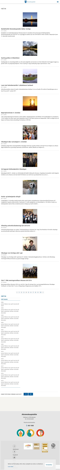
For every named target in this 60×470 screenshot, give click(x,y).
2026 (2, 302)
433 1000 (31, 425)
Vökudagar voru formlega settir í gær (12, 253)
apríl (12, 304)
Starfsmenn (16, 449)
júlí (18, 304)
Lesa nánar (10, 466)
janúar (2, 304)
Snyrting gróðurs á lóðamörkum (10, 58)
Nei (31, 394)
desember (3, 313)
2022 (2, 329)
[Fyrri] (17, 292)
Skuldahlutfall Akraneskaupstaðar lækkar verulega (16, 29)
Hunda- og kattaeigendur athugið (10, 196)
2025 (2, 308)
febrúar (6, 304)
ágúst (2, 305)
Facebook (15, 455)
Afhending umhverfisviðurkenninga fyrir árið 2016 (15, 225)
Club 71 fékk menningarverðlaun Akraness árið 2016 (16, 280)
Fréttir (3, 296)
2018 (2, 358)
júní (16, 304)
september (7, 311)
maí (14, 304)
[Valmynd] (57, 2)
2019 (2, 351)
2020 (2, 344)
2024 (2, 315)
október (12, 311)
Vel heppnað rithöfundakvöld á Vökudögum (13, 169)
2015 (2, 380)
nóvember (16, 311)
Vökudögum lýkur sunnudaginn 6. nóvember (14, 142)
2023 (2, 322)
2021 (2, 337)
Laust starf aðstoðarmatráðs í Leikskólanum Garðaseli (17, 85)
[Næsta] (43, 292)
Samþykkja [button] (49, 464)
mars (9, 304)
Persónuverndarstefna (29, 422)
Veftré (14, 460)
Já (25, 394)
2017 (2, 366)
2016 (2, 373)
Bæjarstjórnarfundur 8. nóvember (10, 113)
